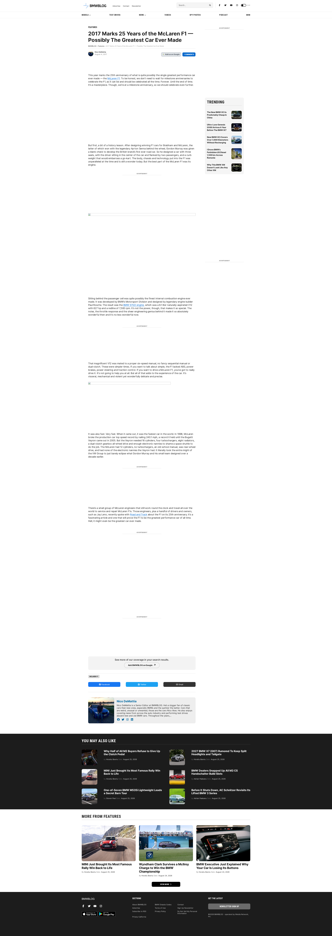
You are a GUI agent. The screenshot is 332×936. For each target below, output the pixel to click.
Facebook (105, 684)
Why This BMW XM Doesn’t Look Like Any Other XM (217, 167)
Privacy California (139, 917)
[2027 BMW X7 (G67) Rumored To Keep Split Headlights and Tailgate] (177, 751)
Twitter (143, 684)
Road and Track (138, 514)
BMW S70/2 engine (133, 305)
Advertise (116, 6)
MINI (248, 15)
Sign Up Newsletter (185, 908)
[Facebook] (219, 5)
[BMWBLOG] (103, 899)
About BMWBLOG (139, 905)
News (141, 15)
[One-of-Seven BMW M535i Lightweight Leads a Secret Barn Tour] (89, 790)
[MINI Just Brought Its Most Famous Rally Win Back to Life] (89, 770)
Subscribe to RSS (139, 911)
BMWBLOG (92, 46)
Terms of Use (160, 908)
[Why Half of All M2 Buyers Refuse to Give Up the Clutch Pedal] (89, 751)
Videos (168, 15)
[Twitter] (225, 5)
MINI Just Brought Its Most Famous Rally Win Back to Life (107, 866)
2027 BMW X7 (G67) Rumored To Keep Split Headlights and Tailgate (219, 753)
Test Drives (114, 15)
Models (85, 15)
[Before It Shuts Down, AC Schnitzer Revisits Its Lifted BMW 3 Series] (177, 790)
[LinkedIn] (132, 719)
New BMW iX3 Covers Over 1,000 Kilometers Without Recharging (217, 140)
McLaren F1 (113, 78)
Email (180, 684)
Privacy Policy (160, 911)
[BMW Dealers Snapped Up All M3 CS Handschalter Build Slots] (177, 770)
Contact (126, 6)
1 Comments (189, 54)
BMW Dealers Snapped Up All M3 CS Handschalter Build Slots (214, 772)
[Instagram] (237, 5)
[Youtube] (231, 5)
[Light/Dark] (243, 5)
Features (92, 27)
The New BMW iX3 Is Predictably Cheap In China (217, 115)
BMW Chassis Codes (163, 905)
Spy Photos (195, 15)
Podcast (223, 15)
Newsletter (136, 6)
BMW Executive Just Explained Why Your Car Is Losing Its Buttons (222, 866)
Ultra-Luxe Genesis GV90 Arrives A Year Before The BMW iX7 (216, 127)
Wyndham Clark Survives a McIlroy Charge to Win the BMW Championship (164, 867)
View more (165, 884)
